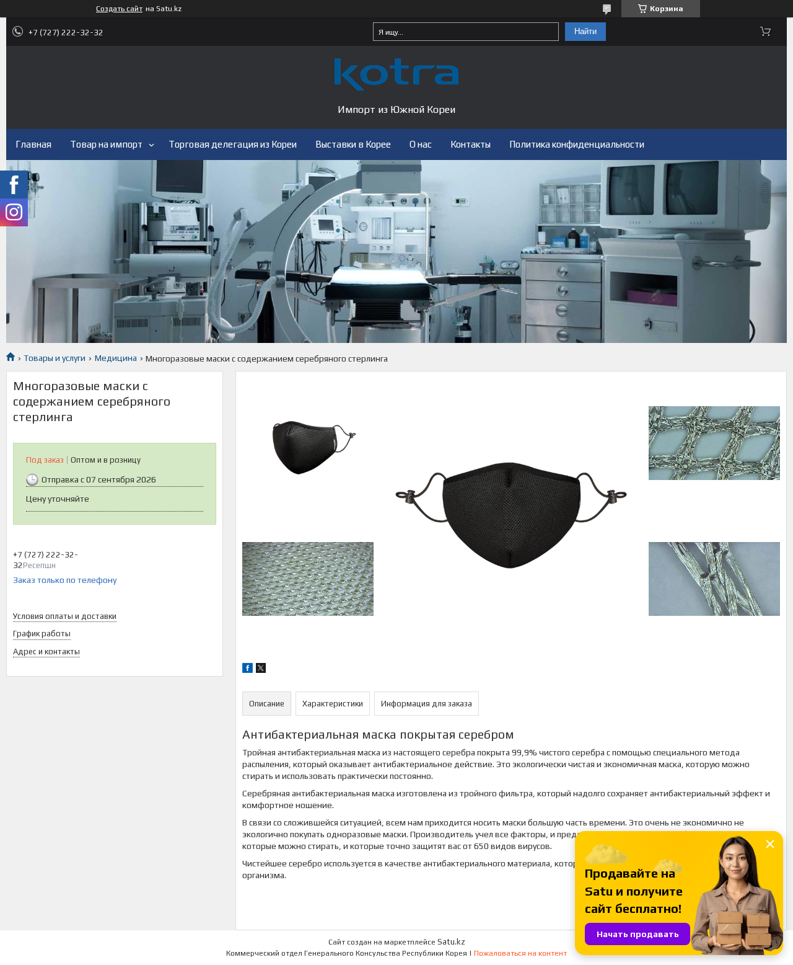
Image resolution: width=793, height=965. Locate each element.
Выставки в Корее (353, 144)
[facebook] (247, 670)
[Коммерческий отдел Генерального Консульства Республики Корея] (396, 74)
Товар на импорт (106, 144)
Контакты (470, 144)
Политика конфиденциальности (576, 144)
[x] (261, 670)
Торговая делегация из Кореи (233, 144)
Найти (585, 31)
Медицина (116, 358)
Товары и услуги (54, 358)
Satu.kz (451, 941)
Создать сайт (119, 8)
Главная (33, 144)
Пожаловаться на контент (520, 953)
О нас (421, 144)
